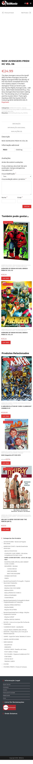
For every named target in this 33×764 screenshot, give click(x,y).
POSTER (6, 664)
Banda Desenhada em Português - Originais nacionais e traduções (17, 582)
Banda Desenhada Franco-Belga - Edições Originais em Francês (16, 613)
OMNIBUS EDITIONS (7, 404)
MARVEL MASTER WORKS (11, 639)
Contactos (5, 687)
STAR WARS (8, 656)
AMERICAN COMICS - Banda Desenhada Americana (15, 265)
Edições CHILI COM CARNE (12, 588)
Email (20, 197)
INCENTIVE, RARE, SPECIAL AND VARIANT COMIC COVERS (16, 563)
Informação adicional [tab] (16, 127)
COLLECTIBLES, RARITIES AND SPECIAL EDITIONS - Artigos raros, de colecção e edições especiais (16, 631)
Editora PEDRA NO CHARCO (12, 592)
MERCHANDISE (8, 642)
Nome (4, 197)
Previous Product (9, 12)
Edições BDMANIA (9, 585)
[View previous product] (3, 12)
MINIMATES (7, 647)
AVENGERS (11, 113)
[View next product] (30, 12)
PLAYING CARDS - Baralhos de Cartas (15, 649)
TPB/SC (6, 578)
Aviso (4, 698)
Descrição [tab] (16, 124)
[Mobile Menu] (30, 3)
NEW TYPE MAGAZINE (13, 573)
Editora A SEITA (8, 590)
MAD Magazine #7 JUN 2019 (11, 455)
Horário (5, 690)
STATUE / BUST (8, 659)
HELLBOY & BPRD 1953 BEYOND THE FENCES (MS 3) (14, 520)
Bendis (18, 113)
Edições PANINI (8, 607)
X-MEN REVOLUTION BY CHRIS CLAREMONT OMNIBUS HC (16, 407)
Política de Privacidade (9, 692)
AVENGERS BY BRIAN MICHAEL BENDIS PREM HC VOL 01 (14, 333)
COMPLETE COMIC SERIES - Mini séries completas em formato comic (16, 516)
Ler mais (6, 278)
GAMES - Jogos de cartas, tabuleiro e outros (17, 636)
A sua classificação (9, 174)
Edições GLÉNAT (9, 617)
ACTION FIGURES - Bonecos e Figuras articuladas (15, 542)
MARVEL (25, 113)
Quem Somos (6, 684)
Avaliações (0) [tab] (16, 131)
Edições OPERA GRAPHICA (12, 605)
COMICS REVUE (12, 569)
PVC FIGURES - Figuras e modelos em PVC (17, 654)
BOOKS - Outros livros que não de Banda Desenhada (16, 623)
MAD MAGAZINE (5, 453)
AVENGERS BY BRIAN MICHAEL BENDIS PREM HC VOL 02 (14, 269)
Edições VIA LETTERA (10, 609)
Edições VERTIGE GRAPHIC (12, 619)
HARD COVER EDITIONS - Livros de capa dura (14, 266)
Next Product (24, 12)
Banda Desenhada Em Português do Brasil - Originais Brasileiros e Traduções (17, 601)
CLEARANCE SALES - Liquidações (13, 627)
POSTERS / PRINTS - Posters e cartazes (15, 667)
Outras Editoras (8, 597)
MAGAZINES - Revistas (17, 453)
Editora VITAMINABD (10, 595)
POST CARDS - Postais (11, 651)
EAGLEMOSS (8, 644)
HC (21, 113)
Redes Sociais (6, 695)
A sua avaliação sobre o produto (14, 179)
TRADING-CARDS (9, 661)
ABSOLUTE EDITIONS (10, 551)
